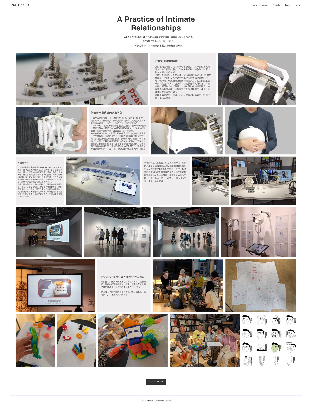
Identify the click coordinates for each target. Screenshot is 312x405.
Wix (169, 400)
